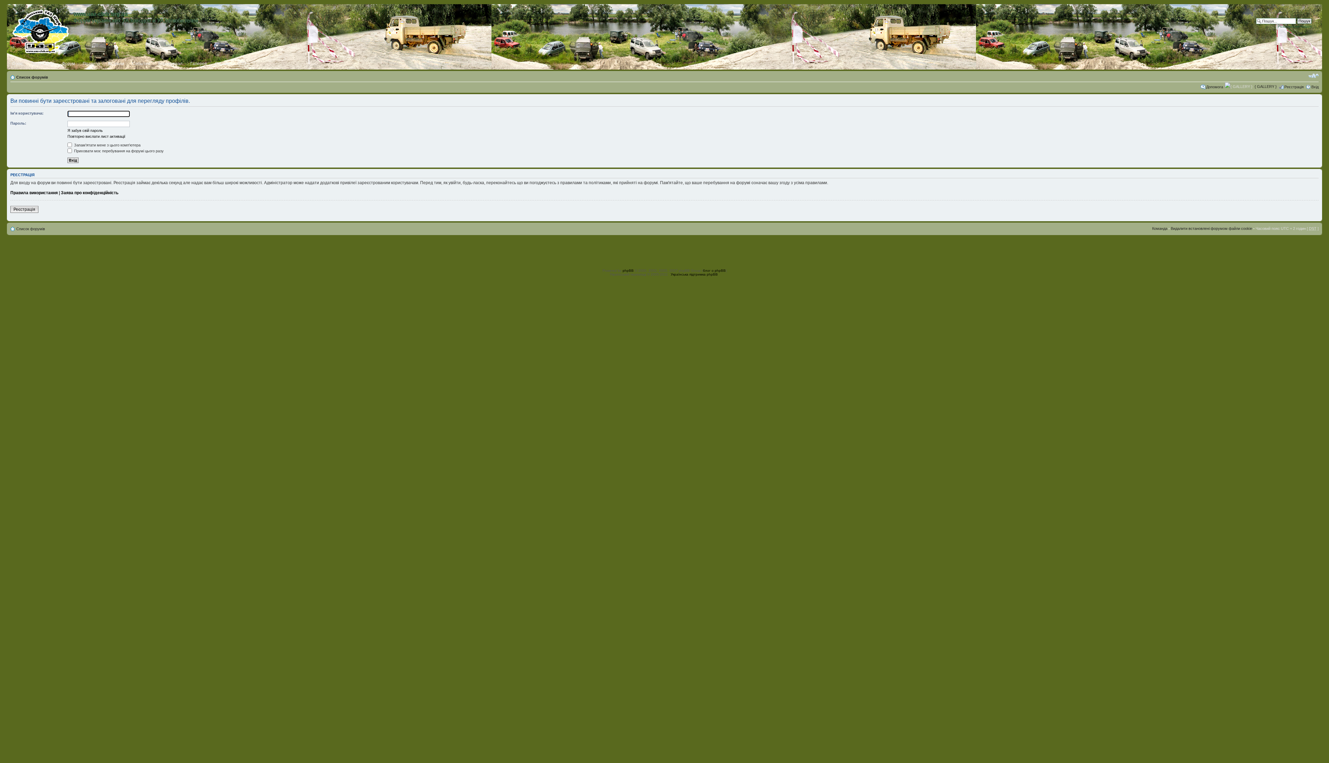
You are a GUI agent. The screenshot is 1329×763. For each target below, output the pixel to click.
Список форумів (32, 77)
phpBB (628, 270)
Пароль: (18, 123)
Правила (91, 63)
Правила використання (34, 192)
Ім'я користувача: (27, 113)
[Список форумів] (41, 30)
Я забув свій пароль (85, 130)
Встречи (116, 63)
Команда (1159, 228)
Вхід (1315, 87)
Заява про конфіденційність (89, 192)
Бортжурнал (170, 63)
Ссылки (222, 63)
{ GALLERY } (1266, 86)
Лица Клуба (42, 63)
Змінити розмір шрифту (1314, 76)
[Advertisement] (664, 250)
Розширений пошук (1295, 26)
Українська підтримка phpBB (694, 274)
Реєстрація (1294, 87)
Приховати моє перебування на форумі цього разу (118, 151)
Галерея (198, 63)
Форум (68, 63)
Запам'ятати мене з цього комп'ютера (107, 145)
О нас (17, 63)
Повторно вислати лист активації (96, 136)
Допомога (1214, 87)
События (141, 63)
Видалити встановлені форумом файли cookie (1211, 228)
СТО (242, 63)
